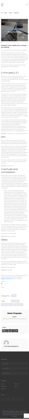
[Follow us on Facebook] (2, 283)
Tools (10, 13)
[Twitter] (16, 331)
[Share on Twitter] (4, 289)
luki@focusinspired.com (7, 278)
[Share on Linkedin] (6, 289)
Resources (3, 386)
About (16, 386)
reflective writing (7, 305)
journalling (15, 301)
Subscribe (25, 364)
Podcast (16, 13)
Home (2, 384)
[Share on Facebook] (2, 289)
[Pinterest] (13, 331)
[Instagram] (6, 331)
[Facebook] (3, 331)
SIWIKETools (18, 305)
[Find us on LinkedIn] (4, 283)
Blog (5, 13)
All (2, 13)
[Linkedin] (10, 331)
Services (16, 384)
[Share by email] (8, 289)
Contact (3, 389)
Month (14, 317)
